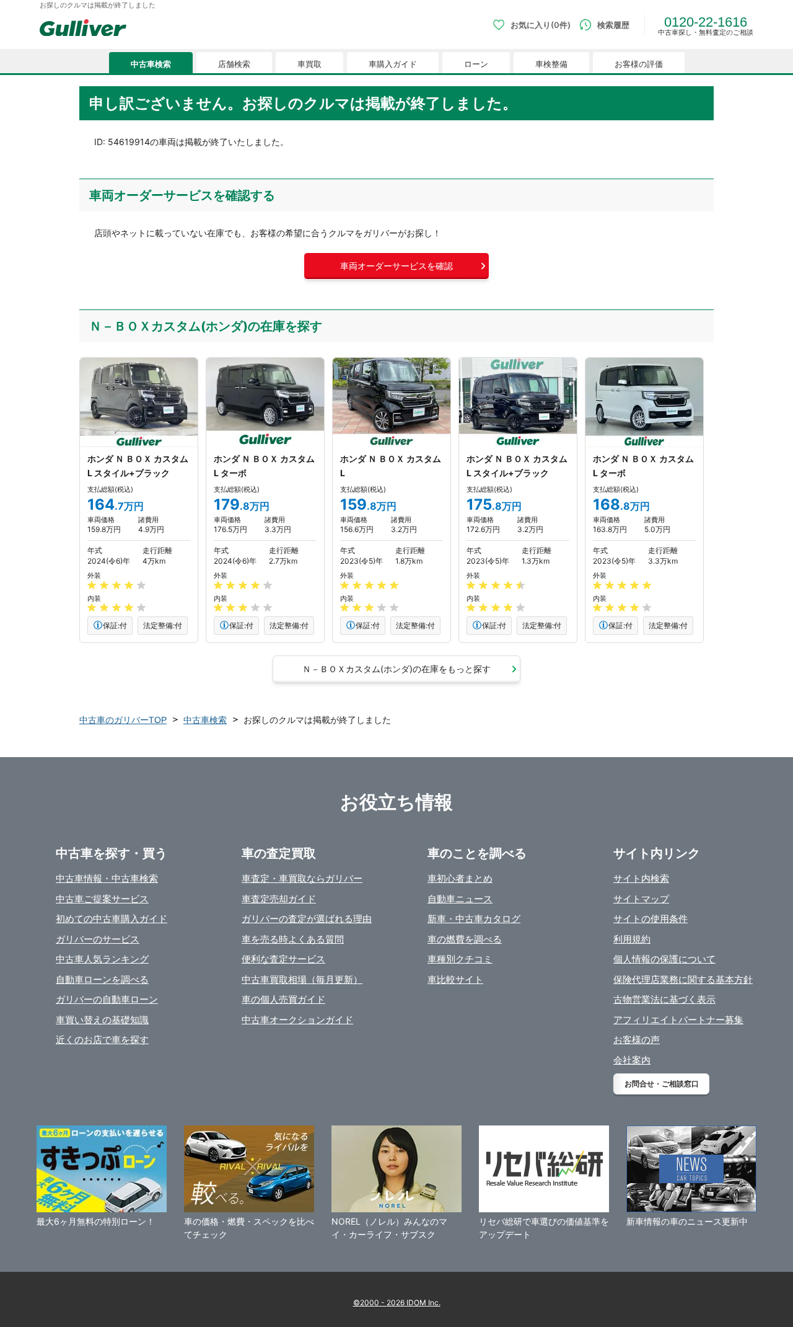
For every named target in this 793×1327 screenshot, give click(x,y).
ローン (476, 64)
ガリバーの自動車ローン (107, 999)
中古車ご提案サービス (102, 899)
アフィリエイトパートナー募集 (678, 1020)
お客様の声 (636, 1039)
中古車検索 (151, 64)
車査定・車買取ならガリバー (302, 878)
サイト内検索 (641, 878)
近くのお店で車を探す (102, 1039)
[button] (396, 266)
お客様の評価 (639, 64)
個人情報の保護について (664, 959)
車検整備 (551, 64)
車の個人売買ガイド (283, 999)
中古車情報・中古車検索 (107, 878)
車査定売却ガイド (279, 899)
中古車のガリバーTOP (123, 720)
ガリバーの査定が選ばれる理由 (307, 919)
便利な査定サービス (283, 959)
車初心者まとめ (460, 878)
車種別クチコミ (460, 959)
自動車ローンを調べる (102, 979)
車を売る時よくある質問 (293, 939)
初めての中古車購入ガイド (111, 919)
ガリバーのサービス (97, 939)
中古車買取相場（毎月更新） (302, 979)
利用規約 (632, 939)
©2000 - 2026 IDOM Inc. (396, 1302)
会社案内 (632, 1060)
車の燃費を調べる (464, 939)
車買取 (309, 64)
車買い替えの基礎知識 (102, 1020)
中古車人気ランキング (102, 959)
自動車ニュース (460, 899)
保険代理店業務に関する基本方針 (683, 979)
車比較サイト (455, 979)
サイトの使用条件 (650, 919)
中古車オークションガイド (297, 1020)
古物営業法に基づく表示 (664, 999)
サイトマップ (641, 899)
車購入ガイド (393, 64)
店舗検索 (234, 64)
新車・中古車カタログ (473, 919)
